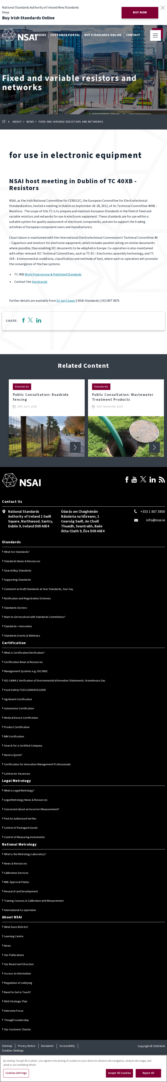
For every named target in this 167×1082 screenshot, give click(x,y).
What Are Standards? (17, 552)
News (30, 122)
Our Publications (14, 955)
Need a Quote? (13, 755)
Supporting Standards (17, 580)
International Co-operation (20, 910)
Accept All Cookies (119, 1073)
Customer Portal (65, 35)
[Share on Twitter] (30, 320)
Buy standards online (103, 35)
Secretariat (39, 282)
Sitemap (7, 1046)
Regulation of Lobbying (18, 983)
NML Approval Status (16, 882)
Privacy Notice (26, 1046)
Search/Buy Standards (17, 571)
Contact (133, 35)
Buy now (140, 12)
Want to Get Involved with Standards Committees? (34, 617)
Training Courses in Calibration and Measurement (34, 901)
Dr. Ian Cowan (66, 300)
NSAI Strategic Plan (15, 1001)
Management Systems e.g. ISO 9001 (26, 671)
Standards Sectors (15, 608)
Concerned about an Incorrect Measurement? (31, 809)
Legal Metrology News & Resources (25, 800)
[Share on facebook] (23, 320)
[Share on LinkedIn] (38, 320)
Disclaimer (47, 1046)
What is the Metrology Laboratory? (25, 854)
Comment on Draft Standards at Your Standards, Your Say (38, 589)
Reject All (148, 1073)
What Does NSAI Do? (16, 927)
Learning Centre (13, 936)
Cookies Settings (13, 1050)
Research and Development (21, 891)
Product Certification (17, 727)
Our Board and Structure (19, 964)
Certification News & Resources (23, 662)
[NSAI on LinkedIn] (152, 480)
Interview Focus (13, 1011)
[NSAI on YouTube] (134, 480)
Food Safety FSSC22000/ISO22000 (25, 690)
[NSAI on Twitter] (143, 480)
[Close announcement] (162, 7)
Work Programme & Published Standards (53, 274)
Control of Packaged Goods (21, 828)
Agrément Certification (18, 699)
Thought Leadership (16, 1020)
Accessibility (67, 1046)
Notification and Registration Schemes (27, 599)
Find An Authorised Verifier (20, 819)
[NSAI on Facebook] (126, 480)
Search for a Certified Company (23, 746)
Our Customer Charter (17, 1030)
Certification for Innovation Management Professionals (37, 764)
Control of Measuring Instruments (24, 837)
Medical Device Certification (21, 718)
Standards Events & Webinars (22, 636)
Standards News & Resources (22, 561)
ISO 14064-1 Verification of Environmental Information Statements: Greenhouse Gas (54, 681)
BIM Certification (14, 737)
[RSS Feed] (162, 480)
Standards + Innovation (18, 626)
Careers (39, 35)
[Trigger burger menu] (155, 35)
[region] (83, 1068)
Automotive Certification (19, 708)
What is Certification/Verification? (24, 653)
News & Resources (15, 864)
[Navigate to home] (19, 35)
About (17, 122)
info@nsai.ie (155, 520)
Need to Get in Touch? (17, 992)
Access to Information (17, 974)
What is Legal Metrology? (19, 791)
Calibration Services (16, 873)
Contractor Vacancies (17, 774)
